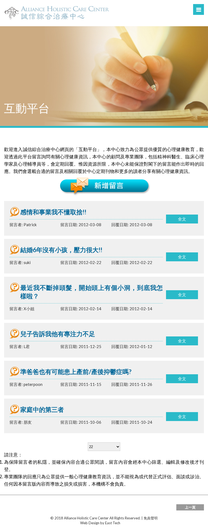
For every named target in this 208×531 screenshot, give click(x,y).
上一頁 (190, 507)
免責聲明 (151, 518)
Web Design (89, 523)
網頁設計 (73, 523)
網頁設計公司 (131, 523)
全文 (182, 218)
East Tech (112, 523)
